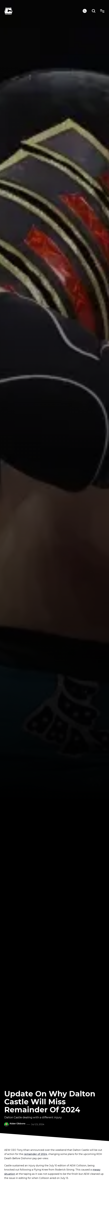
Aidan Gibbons (17, 1123)
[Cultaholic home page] (43, 11)
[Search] (94, 11)
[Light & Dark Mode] (85, 11)
